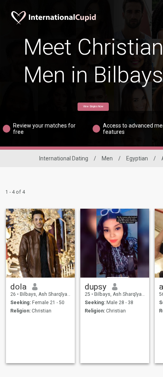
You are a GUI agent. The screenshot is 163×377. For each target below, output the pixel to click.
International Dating (63, 158)
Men (107, 158)
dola (18, 286)
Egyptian (137, 158)
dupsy (95, 286)
